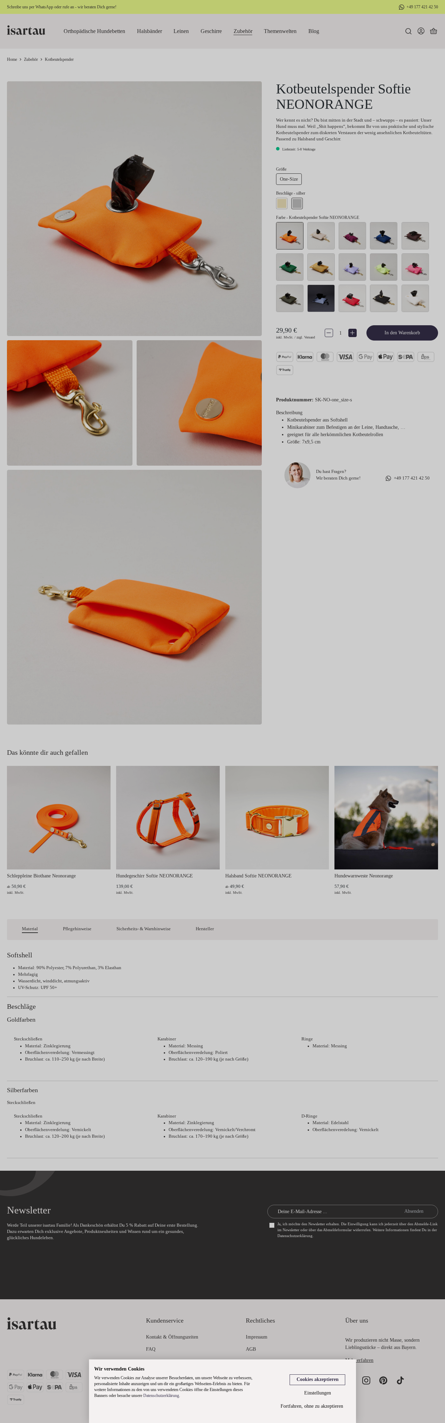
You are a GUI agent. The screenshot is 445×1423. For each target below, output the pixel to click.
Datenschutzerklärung (161, 1395)
